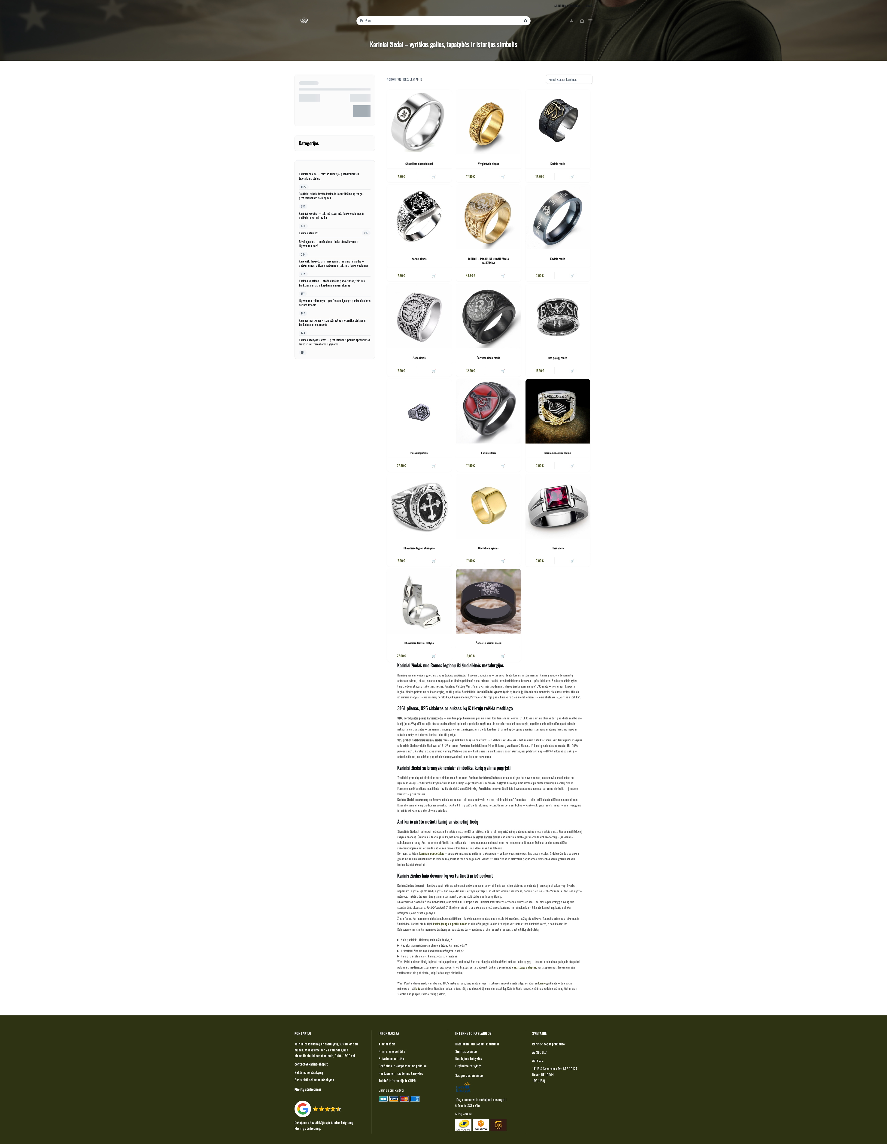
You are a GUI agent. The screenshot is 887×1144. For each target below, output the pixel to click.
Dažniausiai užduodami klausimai (477, 1043)
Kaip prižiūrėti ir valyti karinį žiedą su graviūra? (429, 956)
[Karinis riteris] (558, 122)
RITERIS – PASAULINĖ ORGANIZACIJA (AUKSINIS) (488, 261)
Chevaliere (558, 548)
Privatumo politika (391, 1058)
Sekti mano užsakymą (309, 1072)
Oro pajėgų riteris (557, 358)
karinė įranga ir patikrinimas (450, 923)
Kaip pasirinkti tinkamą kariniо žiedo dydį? (426, 939)
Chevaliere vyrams (488, 548)
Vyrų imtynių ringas (488, 164)
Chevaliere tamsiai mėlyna (419, 643)
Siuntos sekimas (466, 1051)
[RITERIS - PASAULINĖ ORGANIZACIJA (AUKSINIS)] (488, 217)
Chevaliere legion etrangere (419, 548)
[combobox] (440, 21)
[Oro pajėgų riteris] (558, 316)
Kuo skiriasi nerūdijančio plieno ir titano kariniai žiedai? (434, 945)
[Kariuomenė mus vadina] (558, 411)
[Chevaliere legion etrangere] (419, 506)
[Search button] (525, 20)
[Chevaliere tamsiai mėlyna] (419, 601)
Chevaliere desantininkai (419, 164)
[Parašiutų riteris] (419, 411)
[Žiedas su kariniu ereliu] (488, 601)
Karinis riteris (557, 164)
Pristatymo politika (392, 1051)
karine (542, 983)
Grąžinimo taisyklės (468, 1065)
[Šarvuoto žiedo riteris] (488, 316)
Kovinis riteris (557, 259)
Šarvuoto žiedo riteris (488, 358)
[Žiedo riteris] (419, 316)
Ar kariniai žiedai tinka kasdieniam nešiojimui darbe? (432, 950)
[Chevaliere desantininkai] (419, 122)
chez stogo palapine (524, 967)
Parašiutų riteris (419, 453)
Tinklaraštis (387, 1043)
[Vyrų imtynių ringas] (488, 122)
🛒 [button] (434, 176)
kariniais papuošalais (431, 853)
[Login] (571, 21)
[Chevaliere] (558, 506)
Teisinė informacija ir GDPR (397, 1080)
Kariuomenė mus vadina (557, 453)
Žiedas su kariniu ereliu (488, 643)
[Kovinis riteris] (558, 217)
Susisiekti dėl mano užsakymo (314, 1079)
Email (589, 6)
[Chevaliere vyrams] (488, 506)
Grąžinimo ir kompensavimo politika (403, 1065)
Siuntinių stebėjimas (567, 6)
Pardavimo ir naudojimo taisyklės (401, 1073)
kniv (417, 988)
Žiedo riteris (419, 358)
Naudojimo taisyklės (468, 1058)
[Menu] (590, 21)
